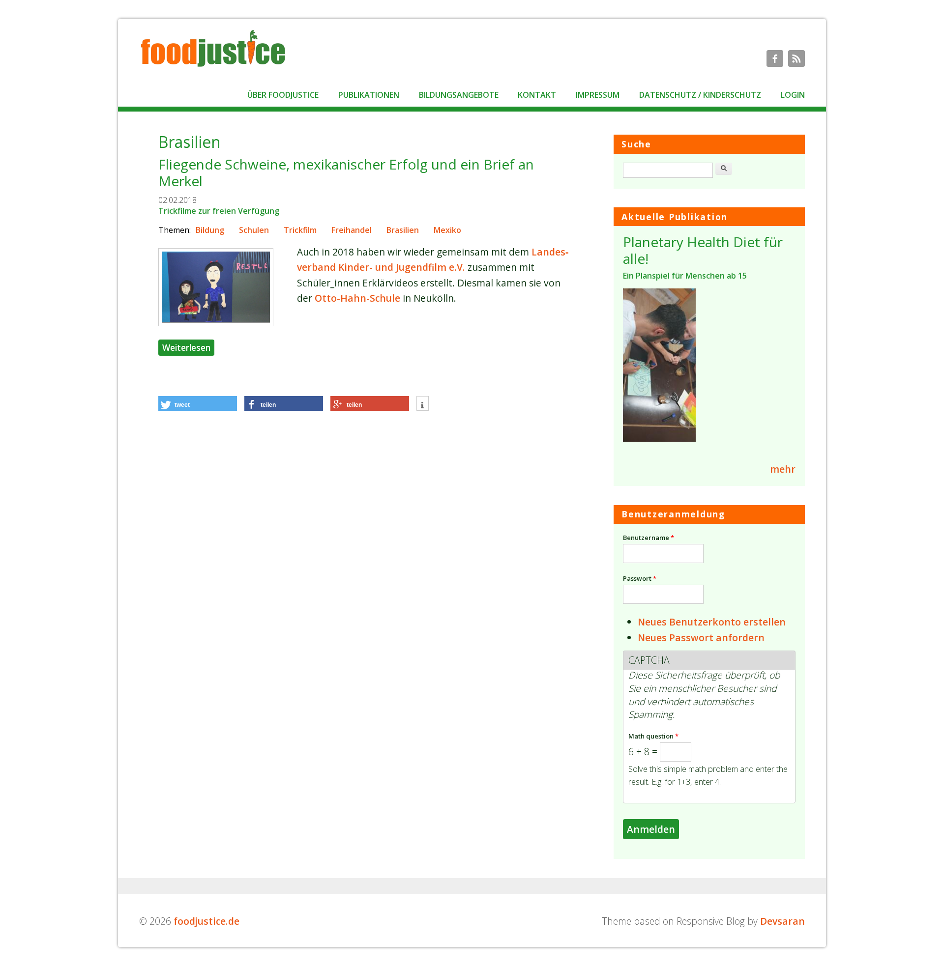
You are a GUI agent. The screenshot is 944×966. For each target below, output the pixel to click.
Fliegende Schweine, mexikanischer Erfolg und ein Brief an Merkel (346, 172)
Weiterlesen (188, 347)
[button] (197, 403)
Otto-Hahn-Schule (357, 298)
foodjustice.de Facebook (775, 58)
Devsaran (782, 921)
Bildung (210, 230)
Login (792, 94)
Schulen (254, 230)
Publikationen (368, 94)
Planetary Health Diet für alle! (703, 250)
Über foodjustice (283, 94)
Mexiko (447, 230)
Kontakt (537, 94)
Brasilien (402, 230)
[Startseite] (213, 66)
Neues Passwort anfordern (701, 637)
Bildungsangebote (459, 94)
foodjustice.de (206, 921)
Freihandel (351, 230)
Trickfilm (300, 230)
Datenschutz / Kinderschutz (700, 94)
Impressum (598, 94)
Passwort (639, 578)
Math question (653, 736)
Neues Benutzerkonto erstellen (712, 621)
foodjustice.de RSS (796, 58)
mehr (783, 469)
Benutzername (648, 537)
